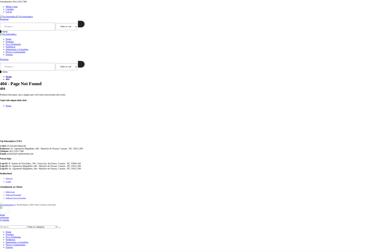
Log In (9, 12)
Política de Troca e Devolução (16, 198)
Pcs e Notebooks (13, 44)
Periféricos (10, 47)
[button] (4, 19)
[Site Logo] (16, 16)
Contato (8, 182)
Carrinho (10, 9)
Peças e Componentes (15, 52)
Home (8, 39)
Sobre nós (9, 179)
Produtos (10, 41)
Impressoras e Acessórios (17, 49)
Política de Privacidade (13, 195)
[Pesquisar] (81, 24)
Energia (9, 54)
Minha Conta (12, 6)
